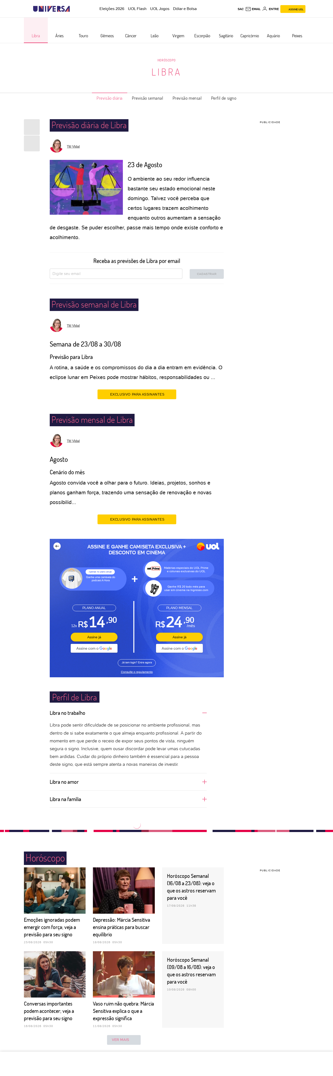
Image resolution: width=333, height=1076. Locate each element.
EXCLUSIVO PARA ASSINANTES (137, 394)
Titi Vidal (73, 146)
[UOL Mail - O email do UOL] (253, 9)
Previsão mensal (187, 98)
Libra (166, 71)
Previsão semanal (147, 98)
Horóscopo (166, 60)
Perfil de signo (223, 98)
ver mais (120, 1040)
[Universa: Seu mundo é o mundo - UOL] (51, 9)
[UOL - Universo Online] (74, 9)
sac (241, 9)
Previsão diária (110, 98)
